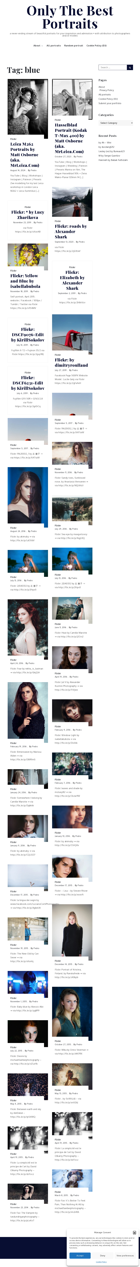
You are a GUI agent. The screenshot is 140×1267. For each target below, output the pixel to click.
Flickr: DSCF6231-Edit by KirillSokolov (27, 383)
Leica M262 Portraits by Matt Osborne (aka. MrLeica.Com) (24, 154)
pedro (34, 170)
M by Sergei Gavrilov (109, 155)
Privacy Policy (107, 90)
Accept (80, 1255)
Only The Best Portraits (70, 16)
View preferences (125, 1255)
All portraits (54, 45)
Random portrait (73, 45)
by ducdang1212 (106, 147)
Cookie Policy (101, 1262)
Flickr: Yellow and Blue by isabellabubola (25, 281)
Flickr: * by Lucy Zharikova (27, 214)
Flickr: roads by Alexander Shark (71, 231)
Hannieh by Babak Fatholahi (113, 160)
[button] (134, 1232)
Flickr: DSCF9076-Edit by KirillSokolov (27, 335)
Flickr (13, 139)
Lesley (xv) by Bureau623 (112, 151)
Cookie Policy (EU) (97, 45)
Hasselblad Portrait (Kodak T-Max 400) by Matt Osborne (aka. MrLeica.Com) (71, 138)
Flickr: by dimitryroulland (71, 362)
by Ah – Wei (105, 142)
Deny (102, 1255)
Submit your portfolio (110, 103)
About (36, 45)
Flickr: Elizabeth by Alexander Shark (72, 280)
